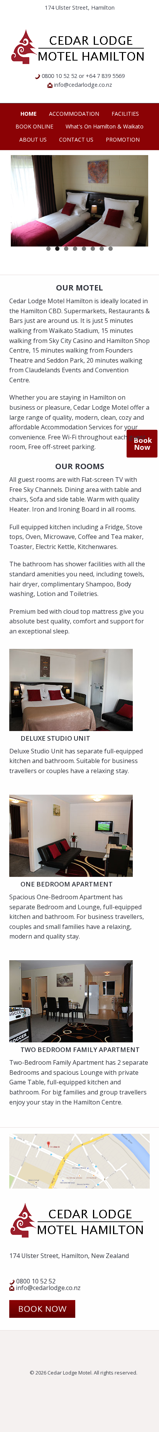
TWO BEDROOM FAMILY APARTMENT (80, 1049)
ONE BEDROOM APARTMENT (66, 884)
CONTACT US (76, 139)
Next (136, 212)
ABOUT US (33, 139)
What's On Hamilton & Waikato (105, 126)
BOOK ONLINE (34, 126)
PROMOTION (123, 139)
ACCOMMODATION (74, 113)
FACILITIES (125, 113)
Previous (22, 212)
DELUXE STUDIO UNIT (55, 738)
